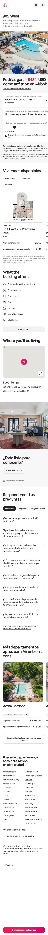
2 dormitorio (25, 178)
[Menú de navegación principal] (42, 4)
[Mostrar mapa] (24, 362)
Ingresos (22, 508)
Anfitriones (9, 508)
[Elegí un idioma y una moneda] (36, 4)
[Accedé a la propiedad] (23, 696)
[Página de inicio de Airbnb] (5, 5)
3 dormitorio (10, 184)
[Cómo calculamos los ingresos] (29, 249)
